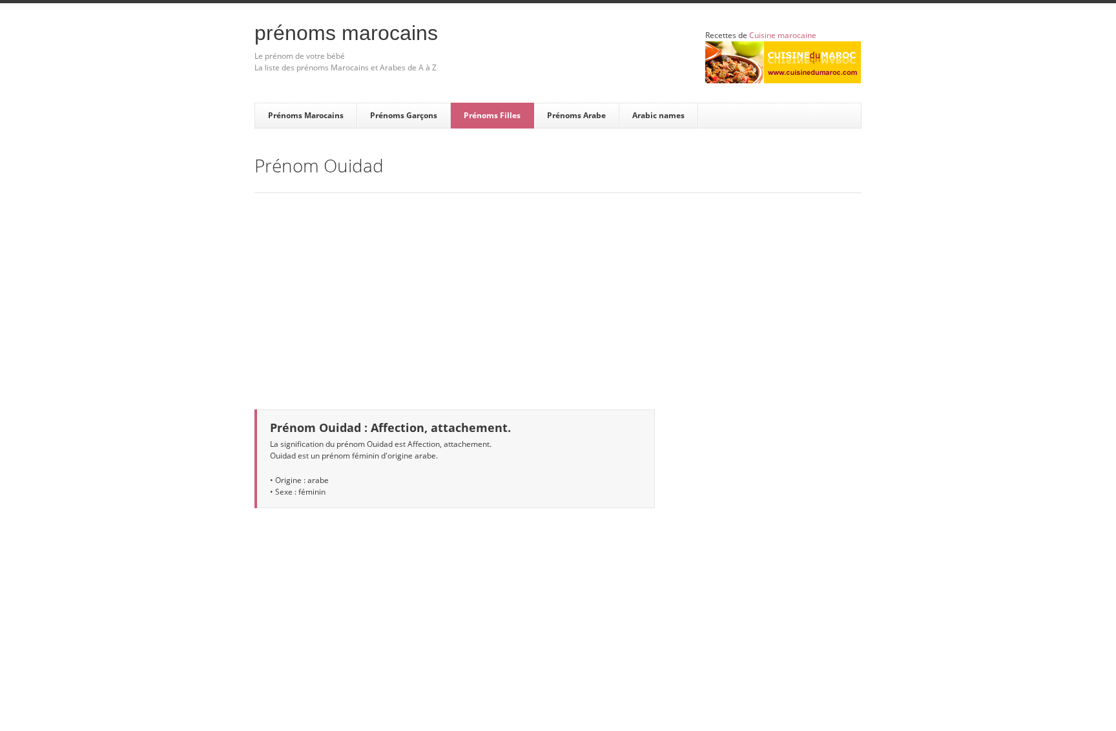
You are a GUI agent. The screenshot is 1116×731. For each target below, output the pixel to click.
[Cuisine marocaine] (783, 62)
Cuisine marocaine (782, 35)
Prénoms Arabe (576, 115)
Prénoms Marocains (346, 33)
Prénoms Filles (492, 115)
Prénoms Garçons (403, 115)
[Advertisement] (558, 293)
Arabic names (658, 115)
